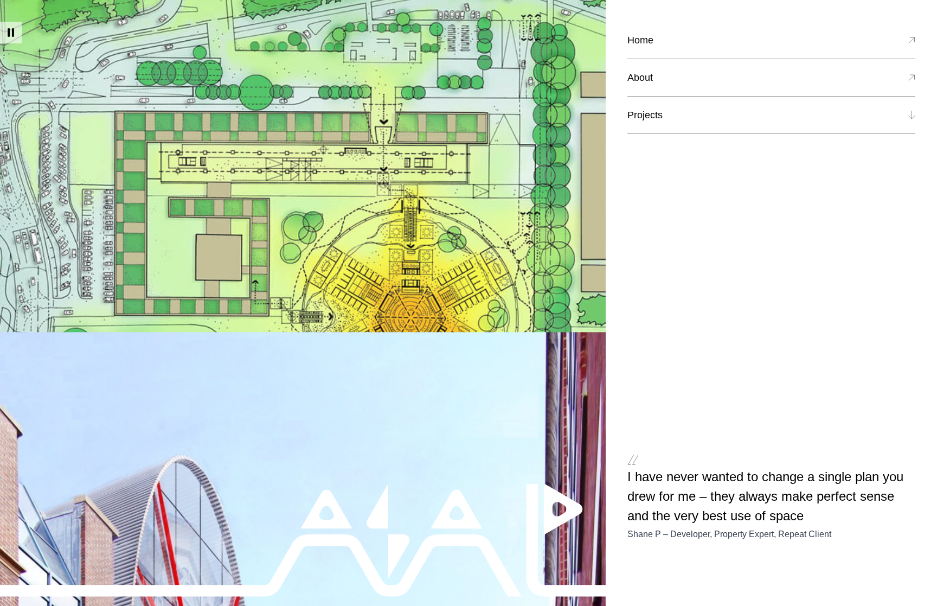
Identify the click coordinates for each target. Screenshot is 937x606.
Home (640, 40)
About (640, 77)
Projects (645, 115)
